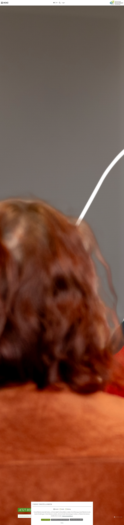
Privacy (62, 522)
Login (63, 2)
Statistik (62, 509)
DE (54, 2)
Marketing (69, 509)
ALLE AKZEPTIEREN (46, 519)
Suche (60, 3)
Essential (56, 509)
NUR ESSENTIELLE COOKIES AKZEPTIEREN (59, 519)
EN (56, 2)
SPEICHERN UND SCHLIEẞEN (76, 519)
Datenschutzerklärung (67, 516)
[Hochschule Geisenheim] (116, 3)
